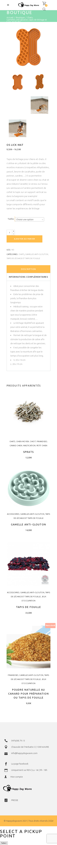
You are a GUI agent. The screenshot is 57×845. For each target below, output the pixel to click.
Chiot (33, 441)
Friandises (42, 441)
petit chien (42, 445)
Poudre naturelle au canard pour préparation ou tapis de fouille (28, 693)
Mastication (29, 445)
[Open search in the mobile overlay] (44, 9)
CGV (51, 821)
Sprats (28, 451)
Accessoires (13, 514)
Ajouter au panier (24, 239)
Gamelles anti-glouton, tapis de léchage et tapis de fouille (27, 21)
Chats (30, 17)
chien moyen (22, 441)
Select (4, 843)
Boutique (20, 17)
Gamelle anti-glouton (28, 524)
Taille (11, 219)
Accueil (10, 17)
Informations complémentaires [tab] (28, 277)
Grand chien (16, 445)
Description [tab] (28, 269)
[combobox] (29, 219)
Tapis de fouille (28, 607)
